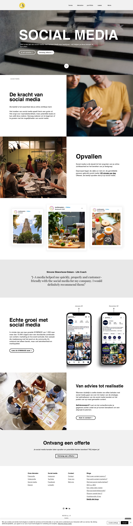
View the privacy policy (65, 524)
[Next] (122, 278)
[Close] (130, 522)
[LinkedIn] (69, 508)
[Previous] (10, 278)
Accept (124, 523)
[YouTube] (66, 508)
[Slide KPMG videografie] (66, 292)
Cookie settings (113, 523)
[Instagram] (64, 508)
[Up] (66, 66)
